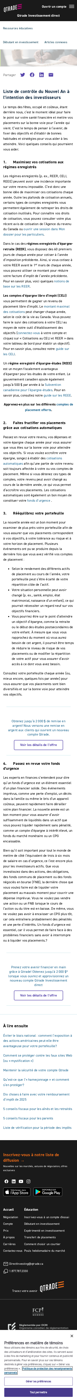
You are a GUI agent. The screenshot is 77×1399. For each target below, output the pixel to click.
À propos (9, 1237)
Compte (8, 1224)
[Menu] (71, 7)
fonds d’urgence (38, 500)
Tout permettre (38, 1392)
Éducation (31, 1209)
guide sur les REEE (57, 395)
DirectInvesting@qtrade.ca (26, 1263)
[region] (38, 1364)
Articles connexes (55, 42)
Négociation (10, 1217)
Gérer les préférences (38, 1381)
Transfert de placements (40, 1237)
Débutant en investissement (20, 42)
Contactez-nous (13, 1251)
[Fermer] (72, 1336)
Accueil (8, 1209)
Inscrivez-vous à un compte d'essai (46, 1217)
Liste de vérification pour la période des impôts (37, 1127)
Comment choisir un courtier (42, 1244)
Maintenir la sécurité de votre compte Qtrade (35, 1070)
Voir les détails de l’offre (38, 745)
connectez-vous (29, 333)
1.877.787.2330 (18, 1271)
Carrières (9, 1244)
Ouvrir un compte (54, 6)
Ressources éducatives (18, 28)
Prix (6, 1230)
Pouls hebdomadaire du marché (44, 1251)
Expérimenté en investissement (44, 1230)
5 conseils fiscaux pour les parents (28, 1118)
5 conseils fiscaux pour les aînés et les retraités (37, 1109)
